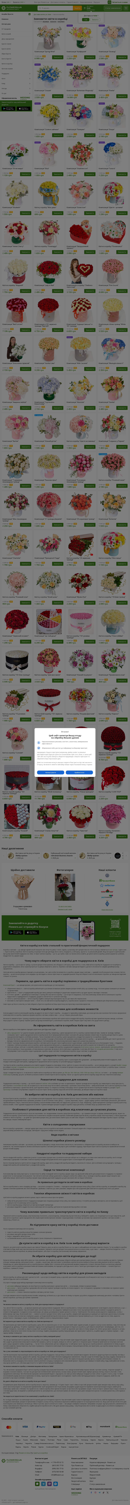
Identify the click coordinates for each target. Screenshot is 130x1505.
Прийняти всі (79, 772)
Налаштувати (50, 772)
